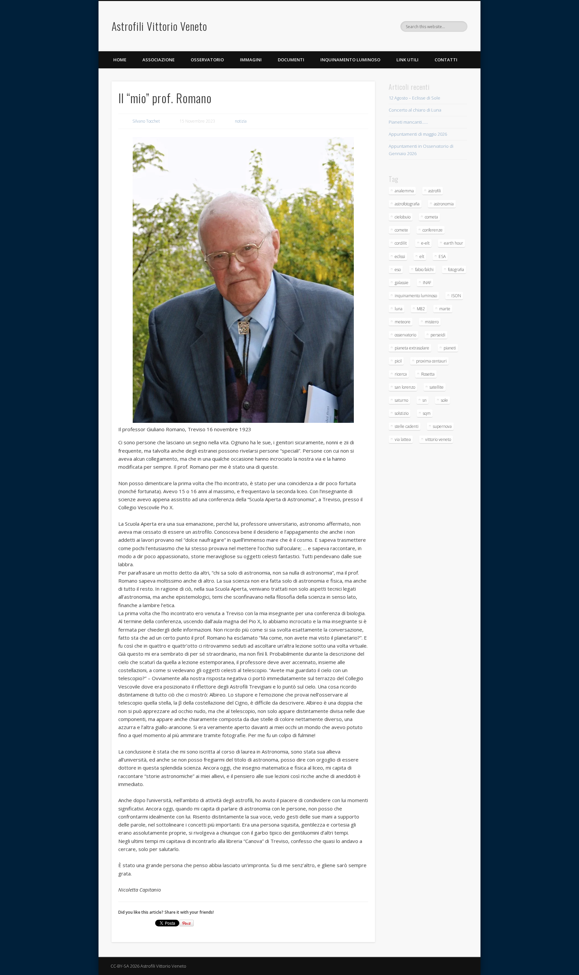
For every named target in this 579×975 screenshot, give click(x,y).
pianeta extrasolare (412, 348)
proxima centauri (431, 361)
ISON (456, 296)
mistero (432, 322)
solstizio (401, 413)
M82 (421, 309)
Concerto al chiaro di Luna (415, 110)
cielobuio (402, 217)
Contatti (446, 60)
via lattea (403, 439)
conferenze (433, 230)
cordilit (401, 243)
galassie (401, 282)
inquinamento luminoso (416, 296)
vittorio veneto (438, 439)
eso (398, 269)
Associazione (158, 60)
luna (398, 309)
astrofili (434, 191)
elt (422, 256)
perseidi (438, 335)
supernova (442, 426)
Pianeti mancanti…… (408, 122)
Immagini (251, 60)
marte (444, 309)
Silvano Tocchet (146, 121)
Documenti (291, 60)
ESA (442, 256)
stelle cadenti (407, 426)
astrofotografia (407, 204)
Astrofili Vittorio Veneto (159, 26)
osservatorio (405, 335)
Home (119, 60)
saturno (401, 400)
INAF (427, 282)
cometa (431, 217)
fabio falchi (424, 269)
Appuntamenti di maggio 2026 (418, 134)
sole (444, 400)
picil (398, 361)
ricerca (401, 374)
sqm (427, 413)
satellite (437, 387)
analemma (404, 191)
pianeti (450, 348)
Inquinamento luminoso (350, 60)
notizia (241, 121)
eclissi (400, 256)
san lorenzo (405, 387)
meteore (402, 322)
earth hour (453, 243)
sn (425, 400)
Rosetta (428, 374)
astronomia (444, 204)
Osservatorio (207, 60)
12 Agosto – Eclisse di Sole (414, 98)
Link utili (407, 60)
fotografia (456, 269)
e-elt (425, 243)
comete (401, 230)
